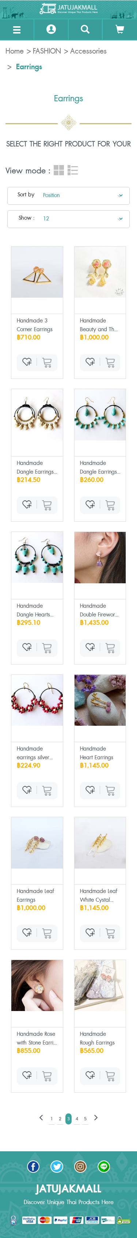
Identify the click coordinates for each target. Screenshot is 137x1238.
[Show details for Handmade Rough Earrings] (100, 985)
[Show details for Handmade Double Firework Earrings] (100, 557)
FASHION (47, 51)
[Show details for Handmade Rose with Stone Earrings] (37, 985)
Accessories (88, 51)
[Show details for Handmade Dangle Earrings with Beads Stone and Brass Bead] (37, 414)
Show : (26, 218)
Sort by (26, 194)
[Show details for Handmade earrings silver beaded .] (37, 700)
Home (14, 51)
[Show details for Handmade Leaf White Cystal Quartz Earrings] (100, 843)
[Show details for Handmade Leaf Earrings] (37, 843)
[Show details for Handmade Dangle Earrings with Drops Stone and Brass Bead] (100, 414)
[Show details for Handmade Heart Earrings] (100, 700)
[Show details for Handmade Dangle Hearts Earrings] (37, 557)
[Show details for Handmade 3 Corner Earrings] (37, 272)
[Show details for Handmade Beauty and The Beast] (100, 272)
